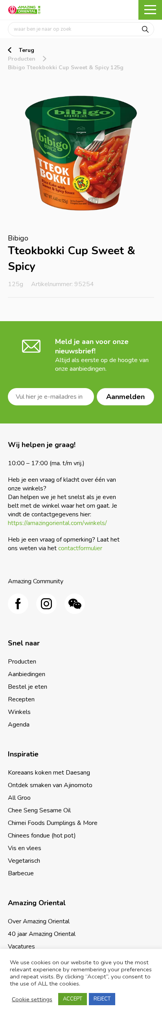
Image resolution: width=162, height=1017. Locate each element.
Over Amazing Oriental (39, 921)
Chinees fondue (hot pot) (42, 835)
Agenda (18, 724)
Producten (21, 59)
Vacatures (21, 946)
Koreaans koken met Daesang (49, 772)
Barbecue (21, 873)
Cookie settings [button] (32, 999)
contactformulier (80, 548)
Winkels (19, 712)
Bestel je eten (27, 686)
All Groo (19, 797)
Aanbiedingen (26, 674)
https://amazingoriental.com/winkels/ (57, 523)
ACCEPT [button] (72, 998)
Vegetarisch (24, 860)
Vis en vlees (24, 848)
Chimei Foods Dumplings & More (53, 823)
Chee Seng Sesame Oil (39, 810)
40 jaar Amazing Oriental (41, 934)
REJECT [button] (102, 998)
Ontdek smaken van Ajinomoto (50, 785)
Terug (26, 50)
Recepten (21, 699)
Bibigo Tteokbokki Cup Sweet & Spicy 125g (65, 67)
